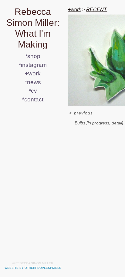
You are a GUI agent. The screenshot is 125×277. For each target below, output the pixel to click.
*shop (32, 56)
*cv (33, 90)
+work (33, 73)
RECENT (96, 9)
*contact (32, 99)
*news (33, 82)
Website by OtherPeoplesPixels (33, 267)
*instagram (33, 65)
